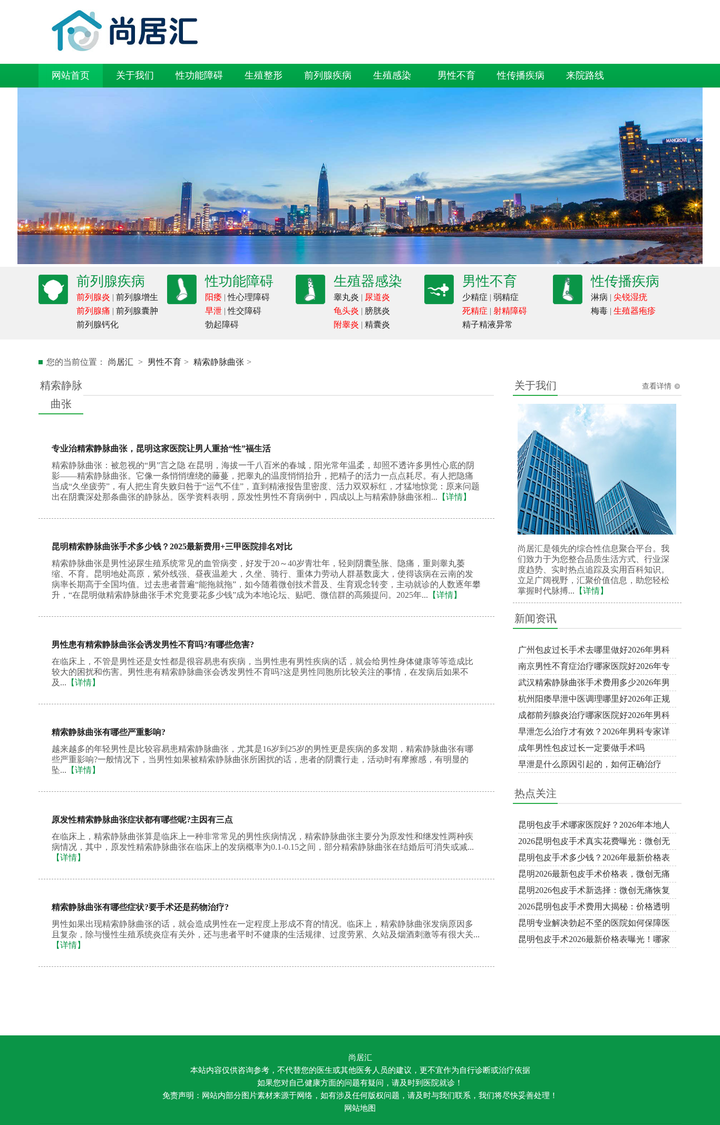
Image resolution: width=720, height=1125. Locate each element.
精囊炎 (377, 324)
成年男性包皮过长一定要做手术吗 (581, 747)
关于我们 (135, 75)
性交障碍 (244, 310)
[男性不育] (439, 301)
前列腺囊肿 (137, 310)
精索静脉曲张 (218, 361)
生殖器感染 (368, 281)
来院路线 (585, 75)
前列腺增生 (137, 297)
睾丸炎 (346, 297)
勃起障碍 (222, 324)
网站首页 (71, 75)
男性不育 (456, 75)
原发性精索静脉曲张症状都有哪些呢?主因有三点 (142, 819)
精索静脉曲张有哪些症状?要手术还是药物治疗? (140, 907)
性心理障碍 (249, 297)
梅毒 (599, 310)
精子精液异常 (487, 324)
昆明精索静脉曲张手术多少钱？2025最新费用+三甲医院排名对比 (172, 546)
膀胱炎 (377, 310)
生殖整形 (264, 75)
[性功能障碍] (182, 301)
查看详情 (657, 386)
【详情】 (591, 590)
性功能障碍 (199, 75)
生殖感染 (392, 75)
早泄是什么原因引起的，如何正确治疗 (589, 764)
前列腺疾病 (328, 75)
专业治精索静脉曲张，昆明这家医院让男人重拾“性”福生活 (161, 448)
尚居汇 (120, 361)
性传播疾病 (520, 75)
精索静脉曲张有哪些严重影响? (109, 732)
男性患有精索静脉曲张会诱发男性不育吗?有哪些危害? (153, 644)
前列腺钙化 (97, 324)
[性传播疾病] (567, 301)
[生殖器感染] (310, 301)
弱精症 (506, 297)
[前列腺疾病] (53, 301)
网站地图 (360, 1108)
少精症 (475, 297)
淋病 (599, 297)
